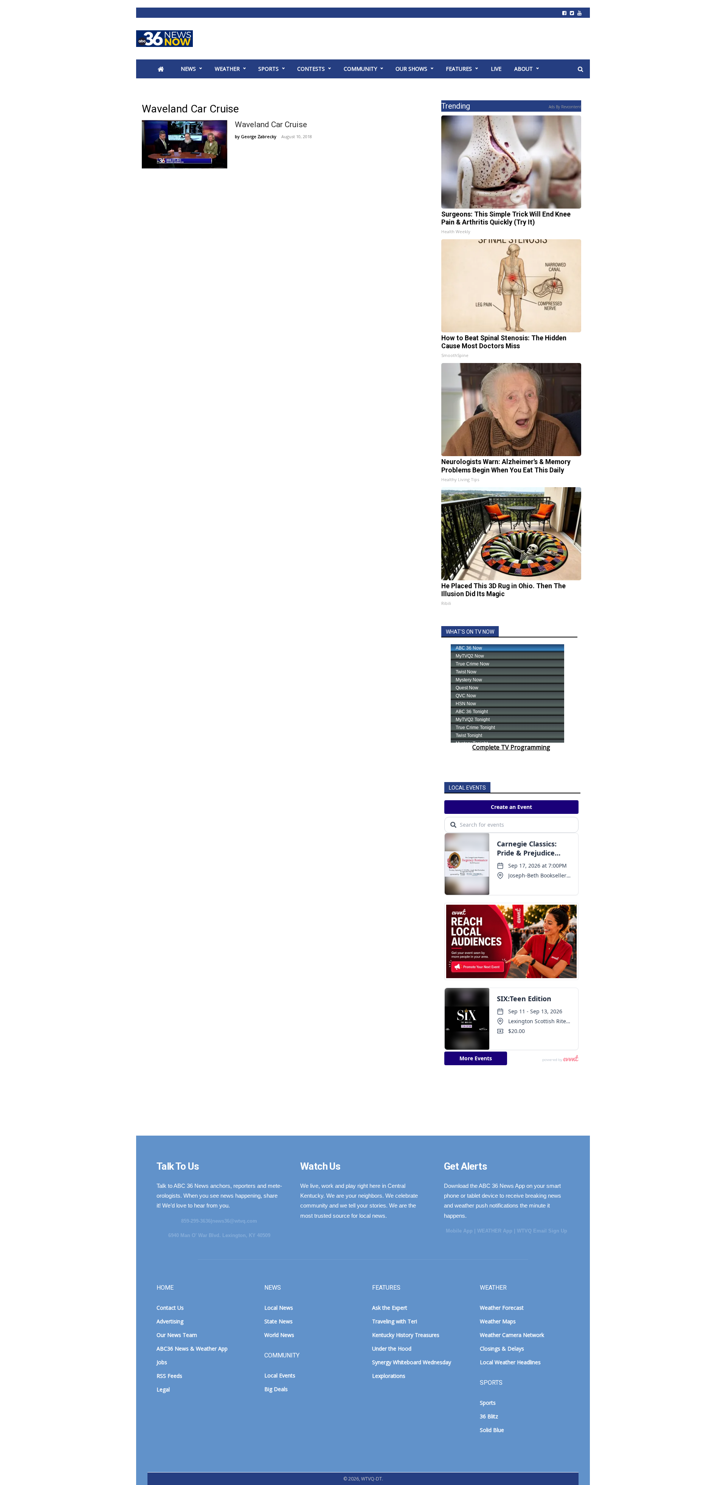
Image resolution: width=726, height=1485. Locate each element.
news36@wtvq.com (234, 1221)
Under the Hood (391, 1348)
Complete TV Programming (511, 747)
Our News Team (177, 1335)
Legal (163, 1389)
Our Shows (411, 68)
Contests (311, 68)
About (523, 68)
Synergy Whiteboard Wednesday (411, 1362)
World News (279, 1335)
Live (496, 68)
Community (360, 68)
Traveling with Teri (394, 1321)
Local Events (279, 1375)
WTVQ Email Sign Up (542, 1231)
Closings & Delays (502, 1348)
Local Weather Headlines (510, 1362)
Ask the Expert (389, 1307)
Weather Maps (498, 1321)
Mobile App (459, 1231)
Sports (268, 68)
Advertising (170, 1321)
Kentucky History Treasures (405, 1335)
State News (278, 1321)
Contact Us (170, 1307)
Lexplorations (388, 1375)
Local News (278, 1307)
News (188, 68)
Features (459, 68)
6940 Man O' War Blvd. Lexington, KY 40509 (219, 1235)
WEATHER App (494, 1231)
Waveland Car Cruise (271, 124)
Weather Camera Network (512, 1335)
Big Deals (276, 1389)
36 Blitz (489, 1416)
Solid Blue (492, 1430)
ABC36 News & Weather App (192, 1348)
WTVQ (164, 38)
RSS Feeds (169, 1375)
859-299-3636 (196, 1221)
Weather (227, 68)
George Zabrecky (258, 136)
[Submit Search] (580, 69)
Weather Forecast (502, 1307)
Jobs (162, 1362)
